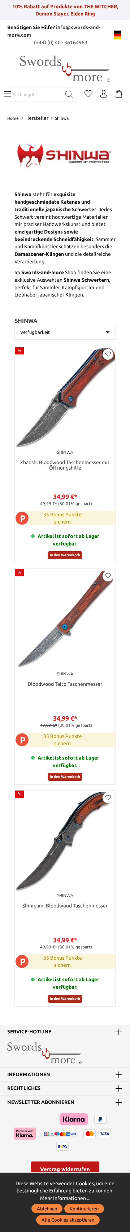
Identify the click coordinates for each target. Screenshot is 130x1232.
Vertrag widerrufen (65, 1169)
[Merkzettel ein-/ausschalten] (108, 354)
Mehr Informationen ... (65, 1198)
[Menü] (8, 94)
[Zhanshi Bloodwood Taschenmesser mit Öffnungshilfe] (65, 397)
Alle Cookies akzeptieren (68, 1219)
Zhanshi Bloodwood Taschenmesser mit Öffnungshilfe (65, 465)
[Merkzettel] (88, 94)
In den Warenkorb (65, 555)
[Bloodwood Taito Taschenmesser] (65, 619)
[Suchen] (69, 94)
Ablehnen (47, 1208)
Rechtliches (23, 1088)
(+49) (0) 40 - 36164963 (60, 42)
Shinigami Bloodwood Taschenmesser (65, 906)
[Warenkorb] (119, 94)
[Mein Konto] (104, 94)
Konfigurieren (84, 1208)
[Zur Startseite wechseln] (65, 68)
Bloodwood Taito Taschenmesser (65, 684)
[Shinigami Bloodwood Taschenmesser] (65, 841)
